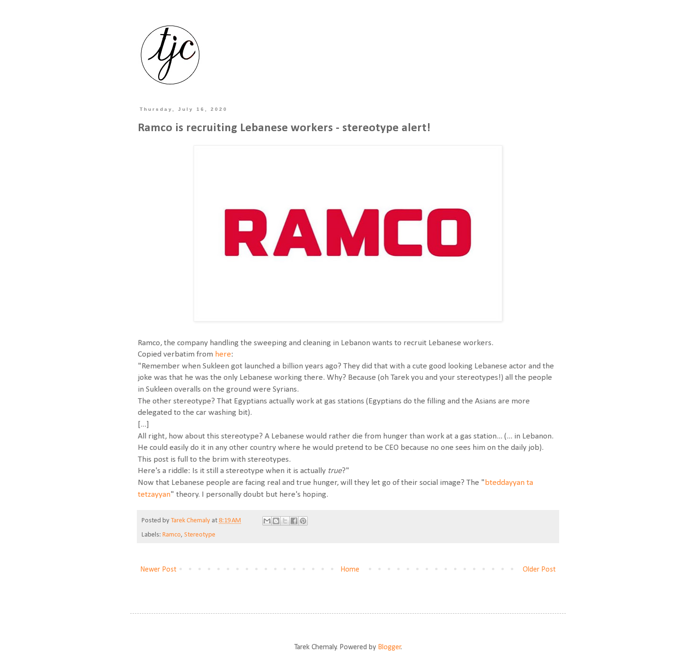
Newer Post (158, 569)
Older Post (539, 569)
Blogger (389, 647)
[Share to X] (285, 521)
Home (349, 569)
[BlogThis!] (276, 521)
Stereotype (199, 534)
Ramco (171, 534)
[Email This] (267, 521)
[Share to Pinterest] (303, 521)
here (223, 354)
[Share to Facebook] (294, 521)
